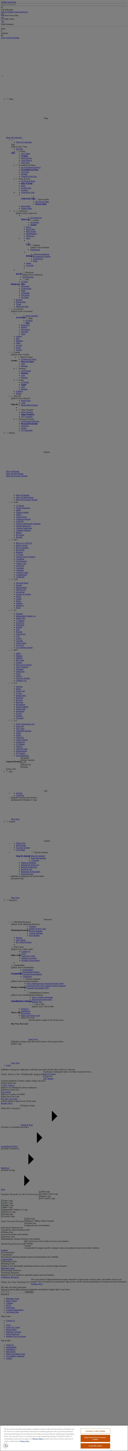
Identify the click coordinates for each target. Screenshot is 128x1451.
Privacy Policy (38, 1439)
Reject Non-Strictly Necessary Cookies (95, 1438)
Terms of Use (24, 1441)
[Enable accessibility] (5, 1445)
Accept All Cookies (95, 1446)
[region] (64, 1438)
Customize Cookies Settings (95, 1431)
